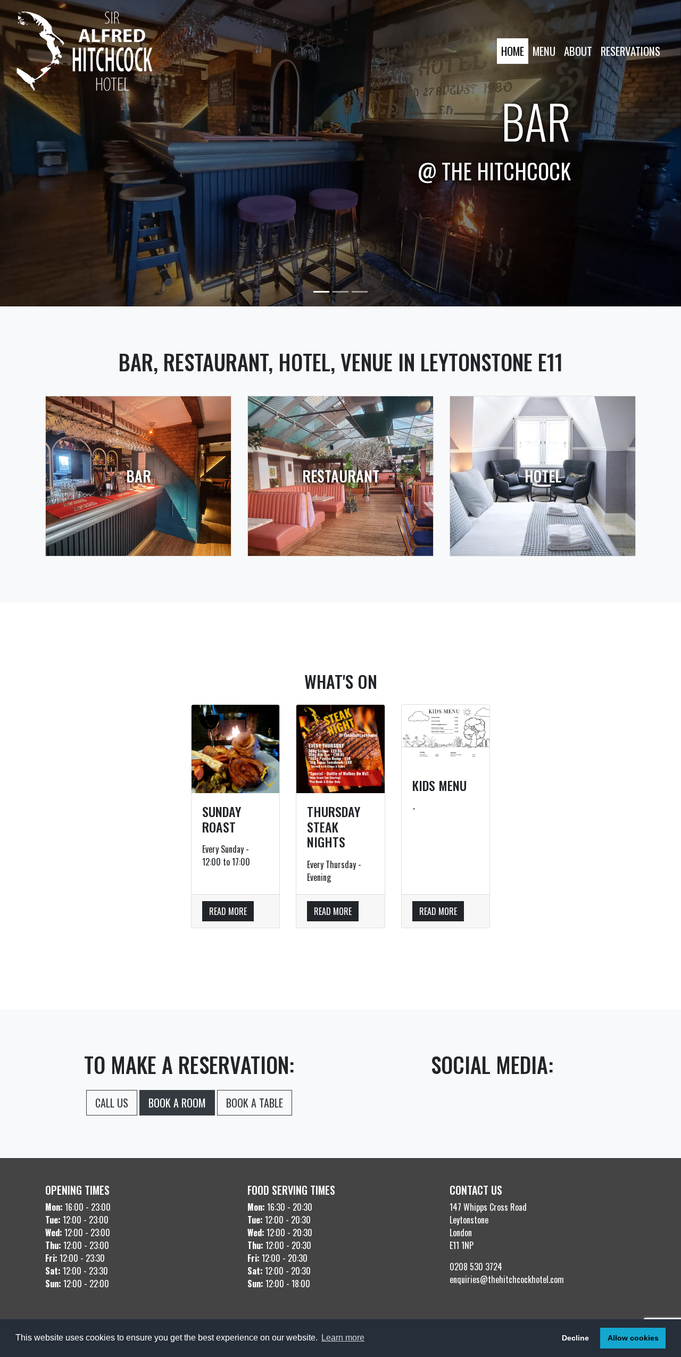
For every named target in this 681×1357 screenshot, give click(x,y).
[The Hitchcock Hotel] (84, 51)
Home (512, 51)
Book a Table (254, 1103)
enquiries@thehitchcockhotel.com (507, 1279)
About (578, 51)
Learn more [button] (342, 1337)
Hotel (543, 476)
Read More (228, 911)
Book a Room (177, 1103)
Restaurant (340, 476)
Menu (544, 51)
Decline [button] (575, 1338)
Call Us (111, 1103)
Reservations (630, 51)
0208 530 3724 (476, 1266)
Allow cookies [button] (633, 1338)
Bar (138, 476)
